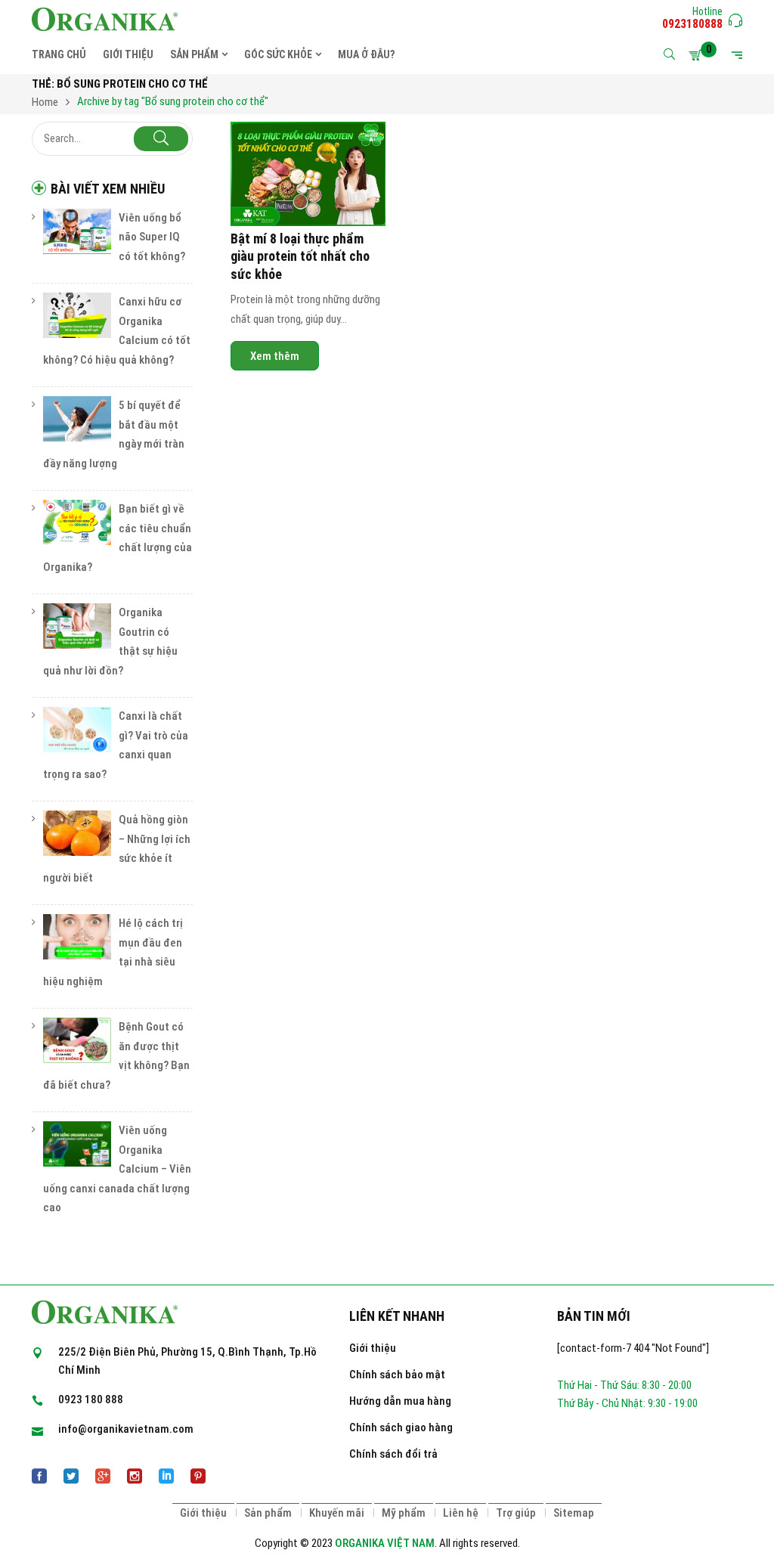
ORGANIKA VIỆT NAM (385, 1543)
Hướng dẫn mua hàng (400, 1401)
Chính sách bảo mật (397, 1374)
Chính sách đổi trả (393, 1454)
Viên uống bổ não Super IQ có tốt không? (152, 237)
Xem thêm (274, 355)
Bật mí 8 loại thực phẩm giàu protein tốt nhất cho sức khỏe (300, 256)
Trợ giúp (516, 1513)
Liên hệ (460, 1513)
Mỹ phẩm (404, 1513)
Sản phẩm (268, 1513)
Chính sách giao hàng (401, 1427)
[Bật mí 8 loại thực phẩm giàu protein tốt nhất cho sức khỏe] (308, 174)
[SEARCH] (161, 138)
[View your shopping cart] (697, 55)
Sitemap (573, 1513)
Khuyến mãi (336, 1513)
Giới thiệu (372, 1348)
